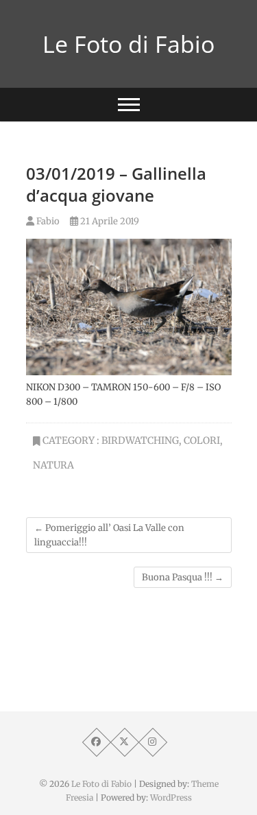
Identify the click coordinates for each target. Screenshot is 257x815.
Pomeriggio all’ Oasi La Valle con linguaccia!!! (109, 535)
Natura (53, 465)
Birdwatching (140, 440)
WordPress (171, 797)
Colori (202, 440)
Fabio (47, 221)
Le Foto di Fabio (128, 44)
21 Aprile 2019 (108, 221)
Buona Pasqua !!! (182, 577)
